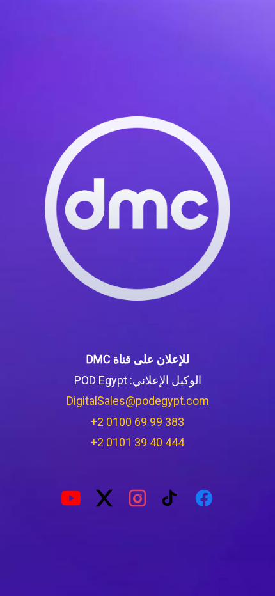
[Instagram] (137, 498)
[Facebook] (204, 498)
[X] (104, 498)
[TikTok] (171, 498)
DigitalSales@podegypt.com (138, 400)
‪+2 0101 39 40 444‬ (137, 442)
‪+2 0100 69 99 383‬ (137, 421)
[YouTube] (71, 498)
